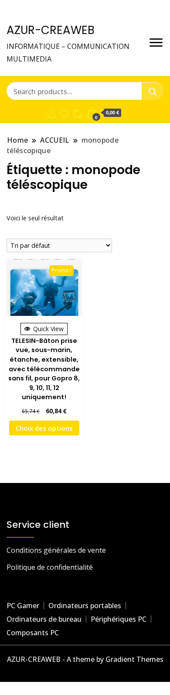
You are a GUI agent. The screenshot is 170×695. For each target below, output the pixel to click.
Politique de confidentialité (50, 567)
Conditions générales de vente (56, 550)
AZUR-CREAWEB (51, 30)
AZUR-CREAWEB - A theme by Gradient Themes (85, 659)
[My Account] (51, 112)
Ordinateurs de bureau (44, 619)
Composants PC (33, 632)
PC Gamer (23, 605)
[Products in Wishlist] (64, 112)
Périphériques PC (118, 619)
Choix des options (44, 428)
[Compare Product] (77, 112)
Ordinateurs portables (84, 605)
